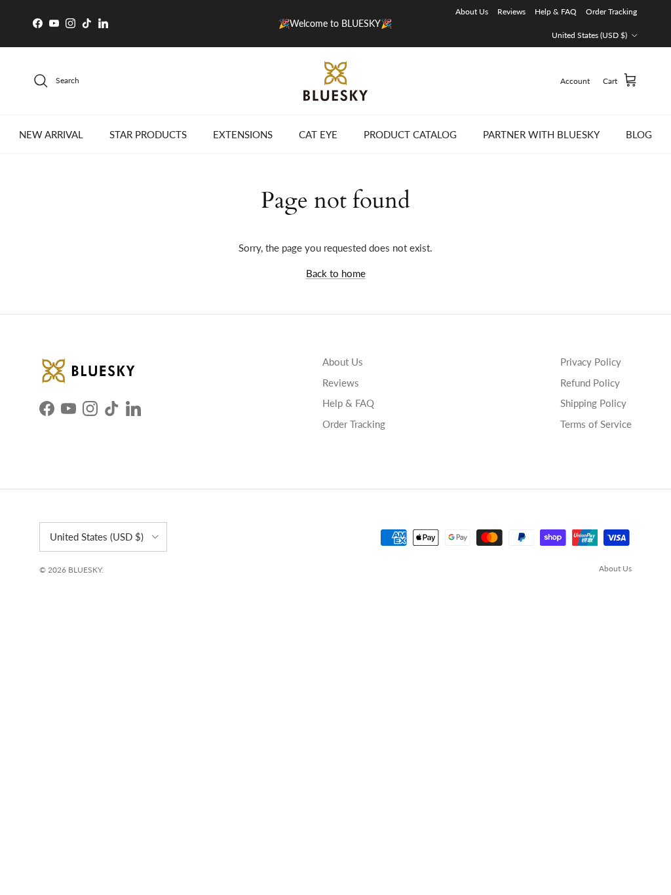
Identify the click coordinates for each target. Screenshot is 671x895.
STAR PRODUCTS (148, 134)
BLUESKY (85, 570)
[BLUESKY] (335, 81)
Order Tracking (611, 11)
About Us (471, 11)
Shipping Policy (593, 403)
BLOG (639, 134)
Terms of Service (596, 424)
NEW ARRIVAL (51, 134)
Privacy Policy (590, 362)
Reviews (511, 11)
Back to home (336, 273)
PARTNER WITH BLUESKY (541, 134)
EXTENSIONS (243, 134)
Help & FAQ (556, 11)
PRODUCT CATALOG (410, 134)
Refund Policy (590, 383)
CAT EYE (318, 134)
